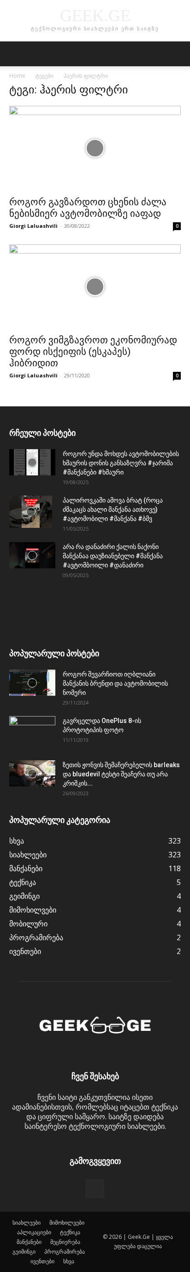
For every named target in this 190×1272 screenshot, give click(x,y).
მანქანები (29, 1242)
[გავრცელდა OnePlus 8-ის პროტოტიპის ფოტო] (32, 732)
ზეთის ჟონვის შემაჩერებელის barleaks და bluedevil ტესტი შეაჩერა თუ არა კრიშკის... (121, 774)
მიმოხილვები (66, 1222)
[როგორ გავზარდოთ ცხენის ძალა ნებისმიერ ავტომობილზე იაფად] (95, 148)
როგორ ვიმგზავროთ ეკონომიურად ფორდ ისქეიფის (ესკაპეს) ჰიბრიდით (93, 352)
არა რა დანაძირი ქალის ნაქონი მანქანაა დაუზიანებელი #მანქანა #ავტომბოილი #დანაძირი (113, 556)
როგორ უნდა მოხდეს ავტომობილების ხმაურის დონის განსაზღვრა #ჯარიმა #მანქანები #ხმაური (121, 463)
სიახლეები (26, 1222)
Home (17, 76)
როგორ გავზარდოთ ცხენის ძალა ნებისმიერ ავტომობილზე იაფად (87, 208)
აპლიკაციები (34, 1232)
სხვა (68, 1261)
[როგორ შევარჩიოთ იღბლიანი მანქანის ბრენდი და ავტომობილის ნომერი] (32, 682)
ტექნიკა (70, 1232)
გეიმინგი (24, 1251)
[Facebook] (95, 1188)
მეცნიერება (65, 1242)
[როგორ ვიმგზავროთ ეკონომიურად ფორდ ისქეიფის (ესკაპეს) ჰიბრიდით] (95, 286)
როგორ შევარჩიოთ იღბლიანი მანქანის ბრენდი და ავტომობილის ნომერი (115, 683)
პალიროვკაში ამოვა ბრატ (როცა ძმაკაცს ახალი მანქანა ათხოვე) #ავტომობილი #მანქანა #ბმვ (113, 509)
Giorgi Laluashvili (33, 225)
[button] (15, 53)
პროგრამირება (64, 1251)
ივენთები (42, 1261)
